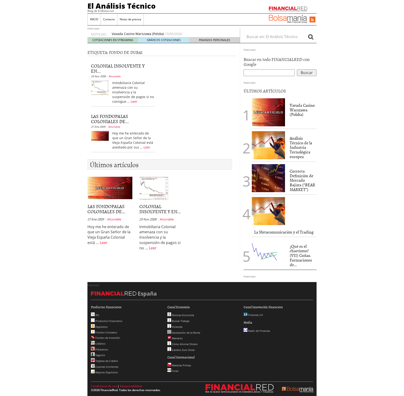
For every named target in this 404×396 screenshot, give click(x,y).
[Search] (311, 37)
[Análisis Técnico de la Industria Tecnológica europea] (268, 145)
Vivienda (176, 327)
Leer (134, 101)
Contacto (109, 19)
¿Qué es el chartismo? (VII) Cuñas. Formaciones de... (301, 255)
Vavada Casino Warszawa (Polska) (138, 34)
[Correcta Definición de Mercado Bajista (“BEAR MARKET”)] (268, 178)
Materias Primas (181, 365)
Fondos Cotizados (106, 332)
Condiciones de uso (104, 386)
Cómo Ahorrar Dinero (184, 344)
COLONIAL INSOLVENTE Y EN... (118, 68)
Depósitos (101, 327)
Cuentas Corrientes (106, 366)
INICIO (94, 19)
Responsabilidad (131, 386)
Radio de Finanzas (258, 330)
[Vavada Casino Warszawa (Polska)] (268, 111)
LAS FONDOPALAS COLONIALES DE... (110, 119)
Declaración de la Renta (185, 332)
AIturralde (115, 76)
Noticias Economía (182, 315)
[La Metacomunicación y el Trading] (268, 211)
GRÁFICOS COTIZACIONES (164, 40)
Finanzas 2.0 (255, 315)
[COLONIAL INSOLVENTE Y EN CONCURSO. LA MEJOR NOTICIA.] (100, 87)
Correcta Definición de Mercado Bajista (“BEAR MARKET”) (302, 180)
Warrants (177, 338)
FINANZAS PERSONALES (214, 40)
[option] (171, 33)
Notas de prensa (130, 19)
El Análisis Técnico (121, 6)
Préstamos (101, 349)
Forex (175, 371)
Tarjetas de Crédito (106, 361)
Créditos (100, 343)
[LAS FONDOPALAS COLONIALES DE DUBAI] (100, 135)
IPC (97, 315)
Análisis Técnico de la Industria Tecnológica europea (301, 147)
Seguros (100, 355)
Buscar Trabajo (180, 321)
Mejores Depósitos (106, 372)
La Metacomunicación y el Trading (284, 232)
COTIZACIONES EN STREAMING (112, 40)
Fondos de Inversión (107, 337)
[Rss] (312, 19)
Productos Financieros (108, 321)
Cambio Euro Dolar (183, 350)
